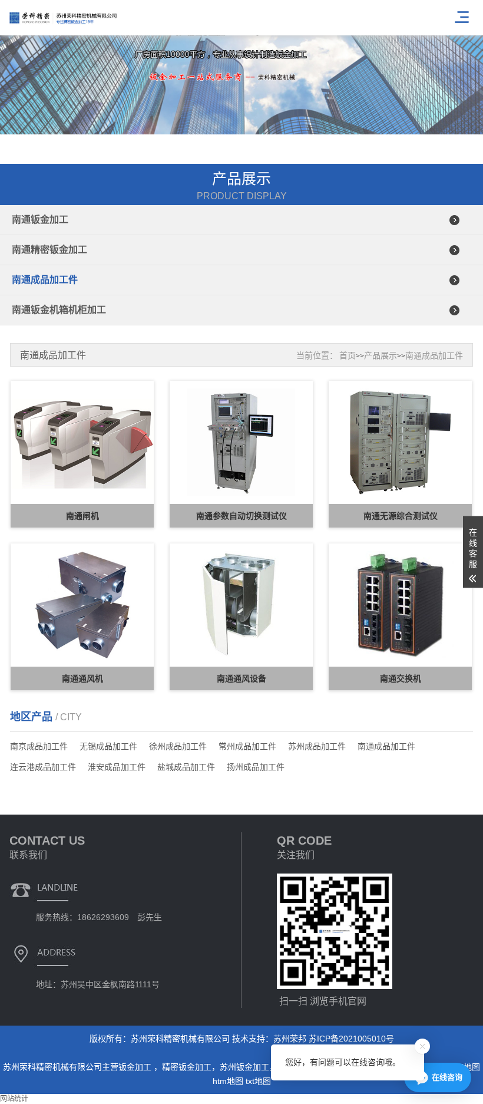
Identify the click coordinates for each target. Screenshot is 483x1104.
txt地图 (258, 1081)
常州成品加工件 (247, 746)
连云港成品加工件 (43, 767)
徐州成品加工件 (178, 746)
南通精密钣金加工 (49, 250)
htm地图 (228, 1081)
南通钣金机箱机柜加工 (59, 310)
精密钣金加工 (186, 1067)
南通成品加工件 (45, 280)
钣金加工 (136, 1067)
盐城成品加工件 (186, 767)
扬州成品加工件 (255, 767)
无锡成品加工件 (108, 746)
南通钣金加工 (40, 220)
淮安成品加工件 (116, 767)
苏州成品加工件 (317, 746)
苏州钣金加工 (244, 1067)
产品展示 (380, 355)
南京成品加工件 (39, 746)
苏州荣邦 (289, 1038)
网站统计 (14, 1099)
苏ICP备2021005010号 (351, 1038)
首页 (347, 355)
